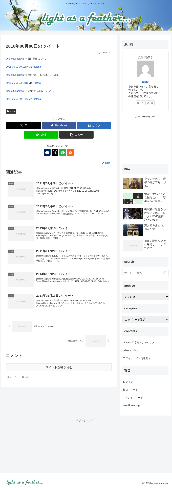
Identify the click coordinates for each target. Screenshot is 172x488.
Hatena (37, 66)
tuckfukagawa (16, 58)
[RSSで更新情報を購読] (70, 152)
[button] (76, 135)
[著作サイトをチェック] (47, 152)
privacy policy (130, 350)
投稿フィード (130, 389)
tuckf (145, 81)
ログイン (128, 381)
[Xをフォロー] (55, 152)
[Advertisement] (145, 140)
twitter (12, 111)
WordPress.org (131, 405)
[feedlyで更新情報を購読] (62, 152)
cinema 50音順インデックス (139, 342)
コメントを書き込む (58, 367)
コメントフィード (133, 397)
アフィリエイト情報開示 (137, 358)
